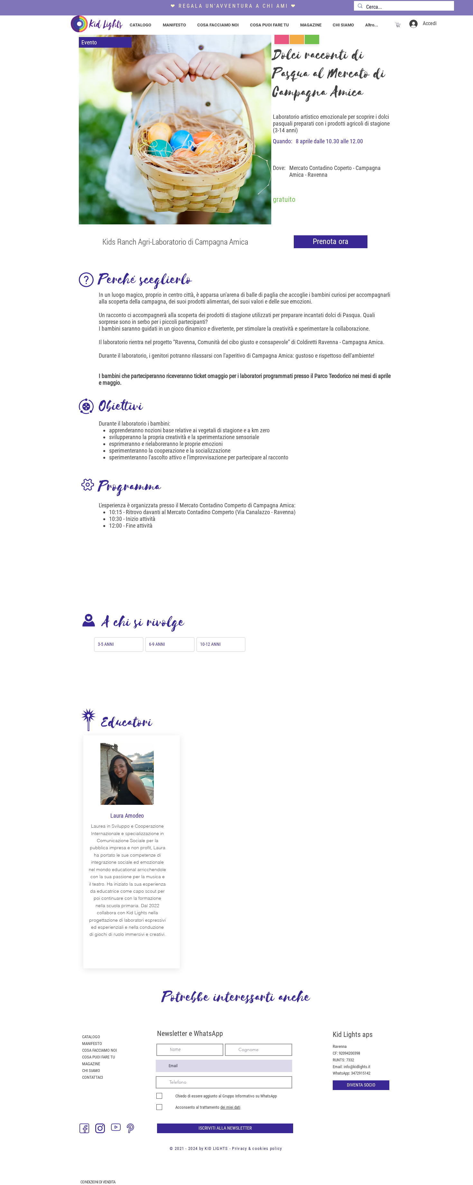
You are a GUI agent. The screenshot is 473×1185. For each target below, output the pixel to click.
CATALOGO (91, 1036)
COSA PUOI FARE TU (98, 1057)
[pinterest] (131, 1128)
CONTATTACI (92, 1077)
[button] (398, 25)
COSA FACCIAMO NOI (99, 1050)
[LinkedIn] (147, 1128)
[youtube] (116, 1128)
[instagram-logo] (100, 1128)
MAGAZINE (91, 1063)
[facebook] (84, 1128)
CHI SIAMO (91, 1070)
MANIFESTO (92, 1043)
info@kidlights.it (357, 1066)
